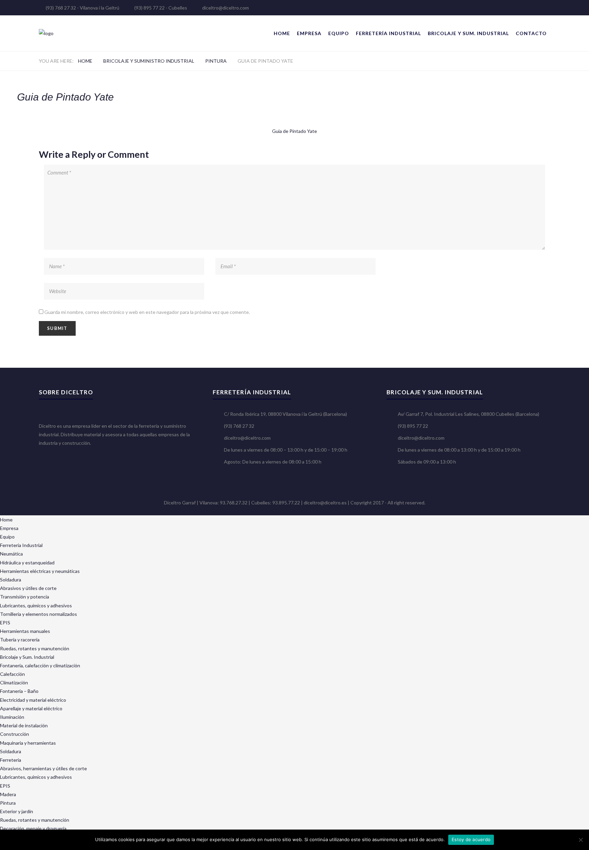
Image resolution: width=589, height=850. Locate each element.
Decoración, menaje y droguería (33, 828)
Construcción (14, 734)
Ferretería (10, 760)
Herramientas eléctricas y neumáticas (40, 571)
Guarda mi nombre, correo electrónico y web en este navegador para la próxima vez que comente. (147, 312)
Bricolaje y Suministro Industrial (148, 61)
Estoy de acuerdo (471, 839)
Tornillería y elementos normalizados (38, 614)
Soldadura (10, 579)
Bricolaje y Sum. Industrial (468, 33)
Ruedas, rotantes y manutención (34, 648)
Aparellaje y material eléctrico (31, 708)
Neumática (11, 554)
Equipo (338, 33)
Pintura (216, 61)
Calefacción (12, 674)
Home (282, 33)
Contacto (531, 33)
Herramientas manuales (25, 631)
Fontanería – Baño (19, 691)
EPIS (5, 622)
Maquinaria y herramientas (28, 743)
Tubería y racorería (20, 639)
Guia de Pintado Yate (294, 131)
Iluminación (12, 717)
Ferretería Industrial (388, 33)
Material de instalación (24, 725)
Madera (8, 794)
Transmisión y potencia (24, 596)
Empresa (309, 33)
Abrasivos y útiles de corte (28, 588)
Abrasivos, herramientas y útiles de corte (43, 768)
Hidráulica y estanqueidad (27, 562)
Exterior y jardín (16, 811)
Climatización (14, 682)
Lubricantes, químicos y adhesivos (36, 605)
